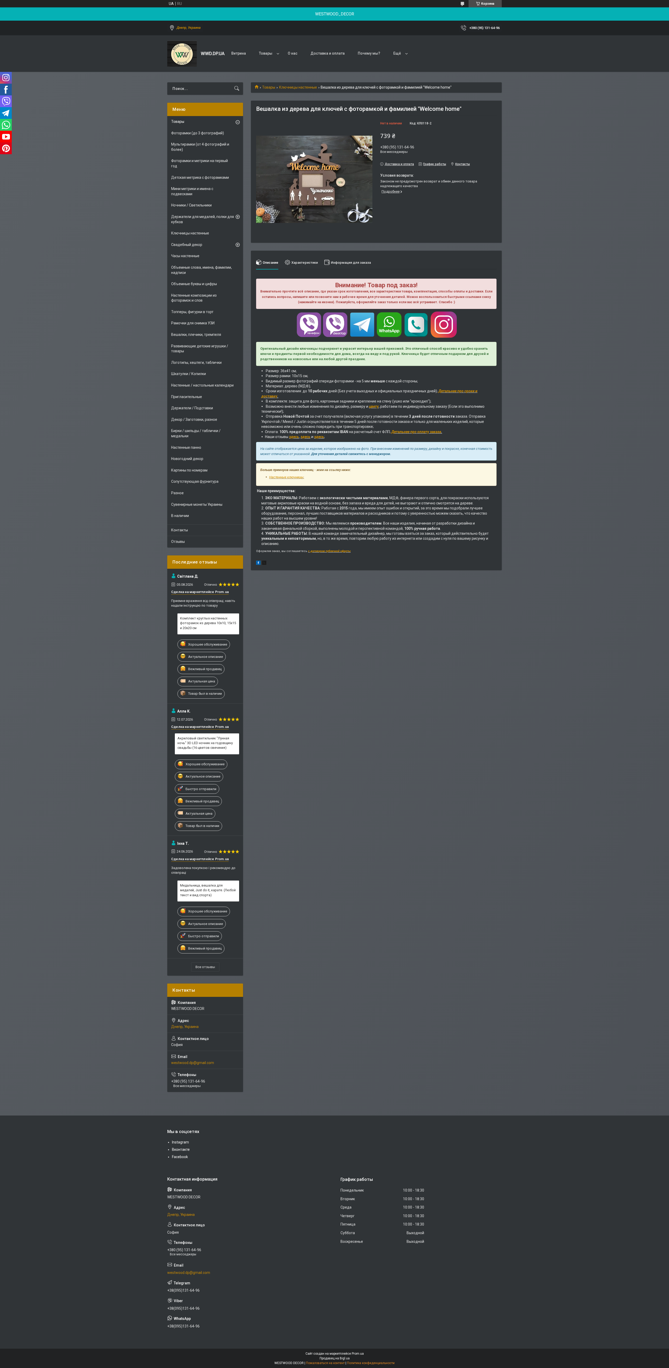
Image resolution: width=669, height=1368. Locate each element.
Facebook (180, 1157)
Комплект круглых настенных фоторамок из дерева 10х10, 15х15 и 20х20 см (208, 623)
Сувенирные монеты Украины (196, 504)
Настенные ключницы (286, 477)
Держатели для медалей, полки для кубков (202, 219)
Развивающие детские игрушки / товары (199, 348)
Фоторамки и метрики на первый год (199, 163)
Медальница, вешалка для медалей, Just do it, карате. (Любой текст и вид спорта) (208, 890)
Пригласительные (186, 397)
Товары (265, 53)
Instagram (180, 1142)
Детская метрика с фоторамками (200, 177)
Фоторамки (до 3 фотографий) (197, 133)
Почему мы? (369, 53)
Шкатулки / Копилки (188, 374)
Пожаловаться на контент (325, 1363)
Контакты (179, 530)
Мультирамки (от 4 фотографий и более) (200, 147)
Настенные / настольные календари (202, 385)
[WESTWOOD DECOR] (182, 54)
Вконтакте (181, 1149)
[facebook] (258, 563)
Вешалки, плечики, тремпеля (196, 334)
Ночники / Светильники (191, 205)
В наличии (180, 516)
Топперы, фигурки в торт (192, 312)
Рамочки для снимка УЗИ (193, 323)
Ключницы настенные (298, 87)
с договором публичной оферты (329, 551)
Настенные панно (186, 447)
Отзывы (178, 541)
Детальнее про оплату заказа (416, 432)
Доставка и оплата (327, 53)
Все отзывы (205, 967)
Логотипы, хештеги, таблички (196, 362)
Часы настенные (185, 256)
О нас (292, 53)
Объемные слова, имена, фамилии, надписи (201, 270)
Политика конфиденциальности (371, 1363)
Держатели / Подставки (192, 408)
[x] (264, 563)
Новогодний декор (187, 459)
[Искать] (236, 88)
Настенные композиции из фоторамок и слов (194, 298)
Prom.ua (358, 1353)
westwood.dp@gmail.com (192, 1063)
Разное (177, 493)
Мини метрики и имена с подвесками (192, 191)
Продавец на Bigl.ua (335, 1358)
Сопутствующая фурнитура (194, 481)
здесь (294, 437)
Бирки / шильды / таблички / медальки (196, 433)
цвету (374, 406)
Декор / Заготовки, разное (194, 419)
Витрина (238, 53)
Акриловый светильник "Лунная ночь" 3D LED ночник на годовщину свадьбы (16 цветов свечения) (205, 743)
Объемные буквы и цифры (194, 284)
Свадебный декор (186, 245)
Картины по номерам (189, 470)
